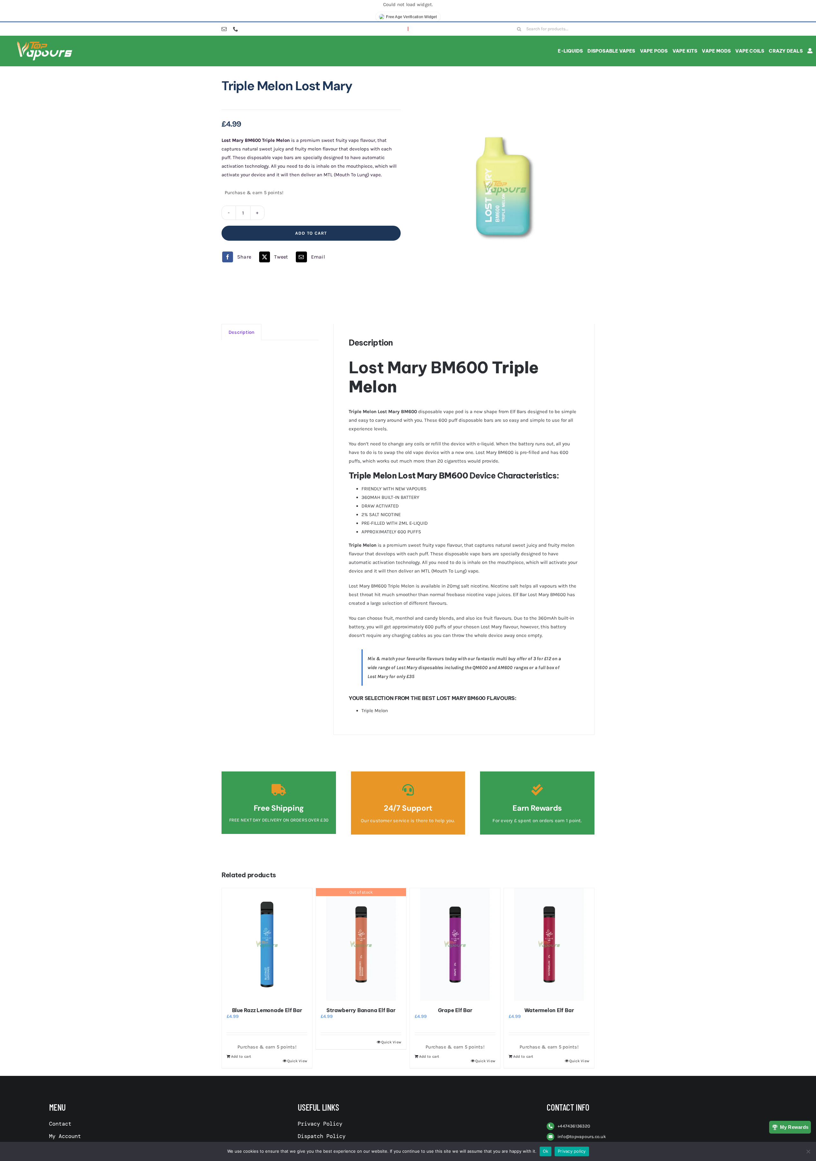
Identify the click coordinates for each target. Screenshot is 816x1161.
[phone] (235, 29)
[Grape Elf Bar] (455, 944)
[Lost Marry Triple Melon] (504, 188)
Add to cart (311, 233)
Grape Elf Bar (455, 1010)
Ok (546, 1151)
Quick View (297, 1061)
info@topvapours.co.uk (581, 1136)
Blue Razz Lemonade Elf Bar (267, 1010)
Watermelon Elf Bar (549, 1010)
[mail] (224, 29)
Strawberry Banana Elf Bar (360, 1010)
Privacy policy (572, 1151)
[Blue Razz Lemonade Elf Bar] (267, 944)
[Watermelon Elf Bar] (549, 944)
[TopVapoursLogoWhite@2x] (44, 43)
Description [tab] (241, 332)
